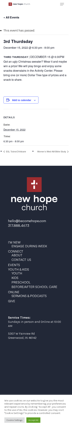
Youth (17, 273)
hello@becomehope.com (27, 221)
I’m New (14, 242)
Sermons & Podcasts (29, 295)
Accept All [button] (33, 420)
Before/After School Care (34, 286)
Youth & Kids (18, 269)
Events (14, 264)
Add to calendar (21, 100)
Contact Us (21, 259)
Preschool (21, 282)
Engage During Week (29, 246)
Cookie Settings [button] (14, 420)
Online (13, 292)
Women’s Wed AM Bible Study (52, 151)
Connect (15, 251)
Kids (15, 277)
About (17, 255)
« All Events (11, 17)
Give (11, 301)
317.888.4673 (18, 225)
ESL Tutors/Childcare (15, 151)
